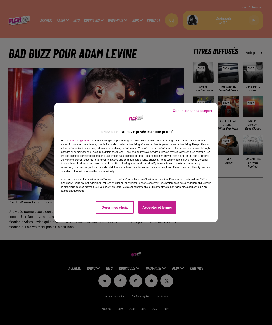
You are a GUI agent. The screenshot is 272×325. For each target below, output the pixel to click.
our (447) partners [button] (80, 140)
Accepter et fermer (157, 207)
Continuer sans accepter (192, 110)
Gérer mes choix (115, 207)
